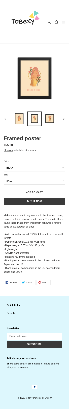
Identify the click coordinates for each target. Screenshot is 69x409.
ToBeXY (29, 398)
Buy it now (34, 201)
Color (6, 161)
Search (11, 313)
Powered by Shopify (42, 398)
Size (6, 174)
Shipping (8, 150)
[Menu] (63, 21)
